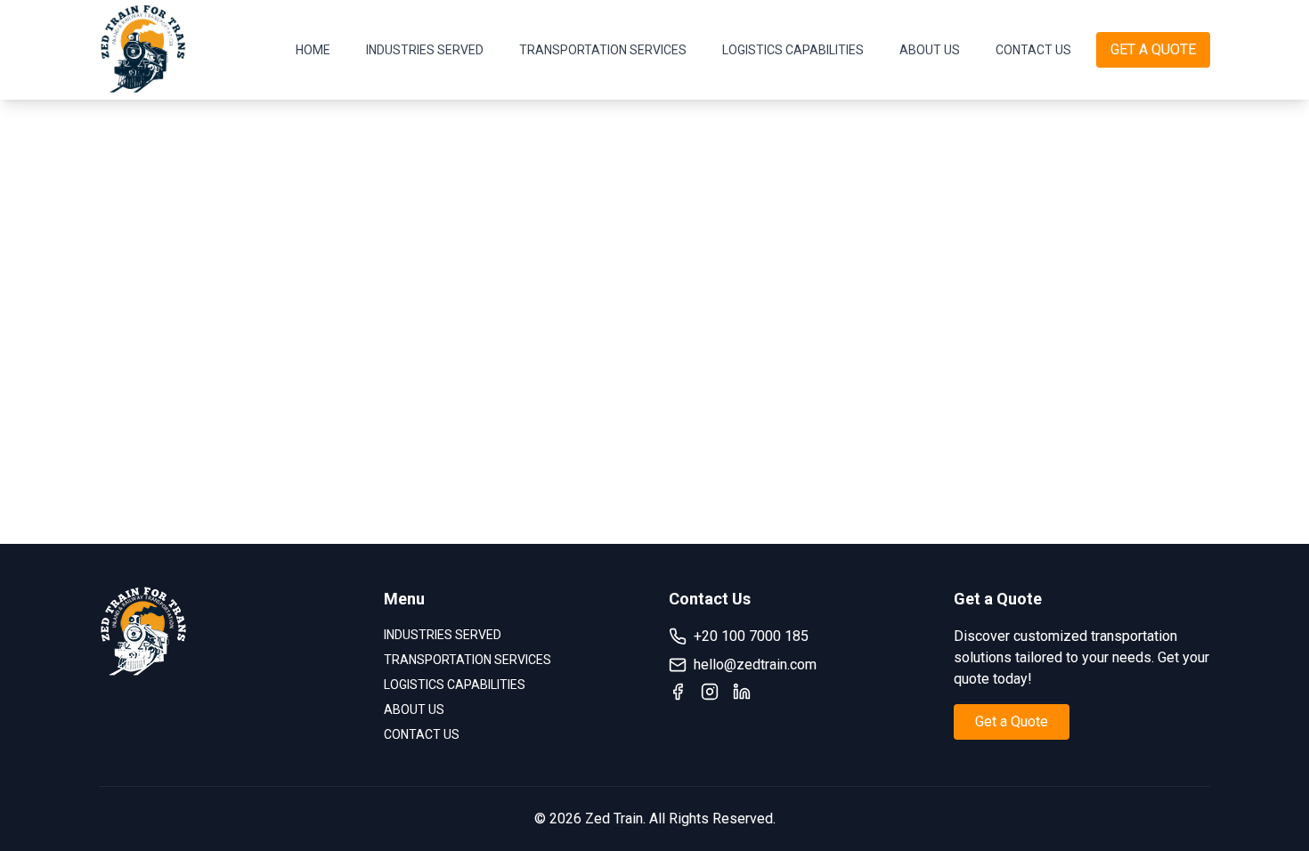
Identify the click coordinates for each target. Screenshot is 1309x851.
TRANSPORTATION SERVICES (603, 50)
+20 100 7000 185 (751, 636)
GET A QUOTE (1153, 49)
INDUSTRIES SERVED (425, 50)
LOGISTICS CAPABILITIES (793, 50)
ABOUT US (929, 50)
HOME (313, 50)
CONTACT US (1033, 50)
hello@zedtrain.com (755, 664)
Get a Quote (1011, 721)
